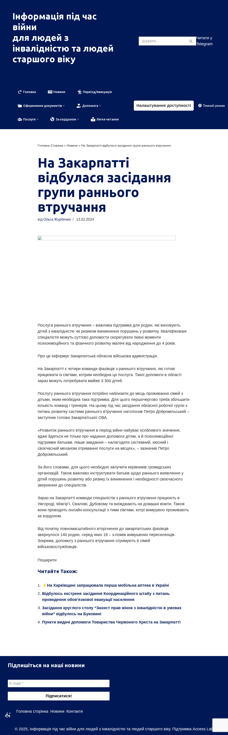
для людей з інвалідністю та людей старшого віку (63, 48)
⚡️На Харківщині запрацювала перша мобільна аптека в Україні (105, 585)
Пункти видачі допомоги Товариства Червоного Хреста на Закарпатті (111, 622)
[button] (64, 105)
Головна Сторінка (50, 145)
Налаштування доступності (163, 105)
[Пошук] (191, 41)
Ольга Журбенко (57, 219)
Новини (72, 145)
